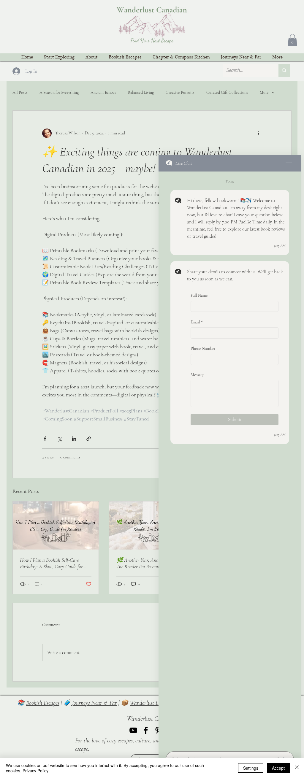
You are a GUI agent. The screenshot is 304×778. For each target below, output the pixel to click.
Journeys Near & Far (94, 702)
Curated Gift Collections (227, 92)
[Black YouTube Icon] (133, 730)
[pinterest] (158, 730)
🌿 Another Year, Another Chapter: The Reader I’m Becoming (149, 563)
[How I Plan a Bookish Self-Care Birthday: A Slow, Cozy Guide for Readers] (56, 525)
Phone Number (203, 348)
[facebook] (146, 730)
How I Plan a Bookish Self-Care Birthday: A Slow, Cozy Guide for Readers (51, 563)
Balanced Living (141, 92)
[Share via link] (88, 439)
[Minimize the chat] (289, 163)
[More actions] (258, 133)
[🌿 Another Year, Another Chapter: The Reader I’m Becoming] (152, 525)
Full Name (199, 295)
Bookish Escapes (42, 702)
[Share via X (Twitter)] (59, 439)
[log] (230, 460)
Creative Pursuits (180, 92)
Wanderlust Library (151, 702)
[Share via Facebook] (45, 439)
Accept (278, 768)
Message (197, 374)
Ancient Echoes (103, 92)
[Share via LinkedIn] (74, 439)
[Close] (296, 768)
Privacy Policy (35, 771)
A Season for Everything (59, 92)
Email (197, 322)
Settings (250, 768)
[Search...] (284, 70)
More (264, 92)
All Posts (20, 92)
